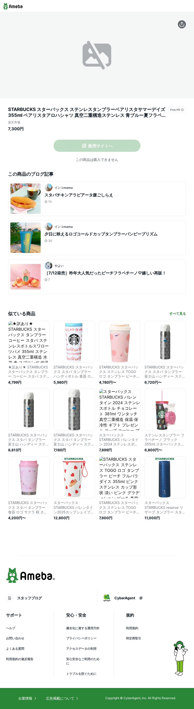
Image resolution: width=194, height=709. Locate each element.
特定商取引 (133, 638)
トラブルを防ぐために (81, 674)
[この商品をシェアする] (182, 24)
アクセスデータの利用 (81, 648)
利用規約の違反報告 (19, 659)
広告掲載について (60, 698)
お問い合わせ (15, 638)
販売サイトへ (100, 145)
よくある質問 (15, 648)
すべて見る (177, 313)
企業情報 (25, 698)
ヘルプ (10, 628)
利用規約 (132, 628)
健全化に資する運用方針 (83, 628)
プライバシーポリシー (81, 638)
